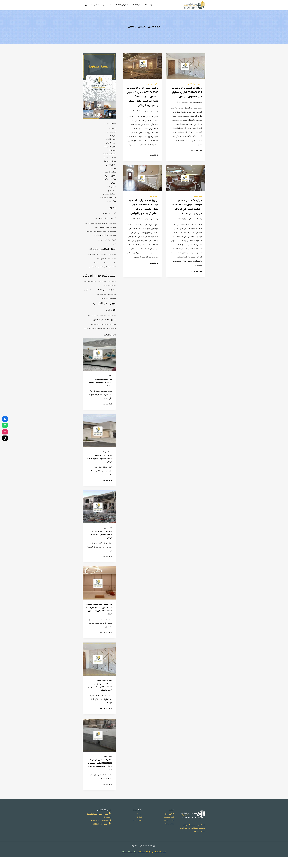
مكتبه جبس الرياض (111, 328)
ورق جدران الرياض (100, 328)
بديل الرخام (111, 143)
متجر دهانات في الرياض (104, 320)
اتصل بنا (95, 5)
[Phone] (5, 419)
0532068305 (95, 821)
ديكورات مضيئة (109, 179)
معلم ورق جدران (95, 324)
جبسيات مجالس (111, 281)
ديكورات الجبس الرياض (110, 285)
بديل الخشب (110, 139)
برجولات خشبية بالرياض (93, 254)
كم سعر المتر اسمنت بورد (99, 315)
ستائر (113, 183)
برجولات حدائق (112, 254)
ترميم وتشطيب (169, 817)
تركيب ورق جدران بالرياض (109, 263)
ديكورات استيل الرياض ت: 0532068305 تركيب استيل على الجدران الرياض (186, 92)
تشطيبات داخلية (97, 263)
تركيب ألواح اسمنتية (102, 259)
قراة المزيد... (106, 404)
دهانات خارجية (110, 158)
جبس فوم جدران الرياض (99, 276)
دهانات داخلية (110, 161)
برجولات (112, 150)
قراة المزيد (196, 151)
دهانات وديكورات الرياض (89, 281)
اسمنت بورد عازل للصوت (109, 231)
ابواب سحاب (110, 129)
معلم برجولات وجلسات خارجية (108, 324)
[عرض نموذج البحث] (85, 5)
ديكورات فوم (191, 84)
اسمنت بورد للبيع (97, 231)
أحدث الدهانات (109, 214)
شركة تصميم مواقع (156, 852)
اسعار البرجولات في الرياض (109, 223)
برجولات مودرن (112, 259)
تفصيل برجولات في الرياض (96, 267)
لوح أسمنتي (89, 315)
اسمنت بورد (111, 132)
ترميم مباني (192, 102)
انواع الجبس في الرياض (110, 240)
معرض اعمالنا (121, 5)
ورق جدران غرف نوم (89, 328)
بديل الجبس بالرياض (102, 249)
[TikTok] (5, 438)
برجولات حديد (103, 254)
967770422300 (129, 852)
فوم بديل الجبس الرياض (104, 307)
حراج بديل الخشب (101, 281)
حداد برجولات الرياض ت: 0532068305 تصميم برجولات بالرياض (100, 383)
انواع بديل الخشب (97, 240)
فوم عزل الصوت (111, 315)
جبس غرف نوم (112, 271)
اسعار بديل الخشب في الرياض (93, 223)
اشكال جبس (89, 231)
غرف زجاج (112, 191)
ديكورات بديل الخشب (105, 290)
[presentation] (186, 66)
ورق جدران (111, 201)
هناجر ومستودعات (108, 198)
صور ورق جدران (111, 294)
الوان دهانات (100, 235)
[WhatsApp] (5, 425)
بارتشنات (112, 136)
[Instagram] (5, 431)
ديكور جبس (154, 84)
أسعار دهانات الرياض (105, 219)
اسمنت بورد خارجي (100, 227)
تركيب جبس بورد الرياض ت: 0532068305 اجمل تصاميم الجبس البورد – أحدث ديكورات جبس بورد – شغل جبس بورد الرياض (142, 97)
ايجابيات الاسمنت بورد (110, 244)
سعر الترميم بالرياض (89, 290)
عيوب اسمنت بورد (101, 294)
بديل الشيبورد (110, 147)
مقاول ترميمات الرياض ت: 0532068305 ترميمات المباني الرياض (100, 535)
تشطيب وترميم (109, 154)
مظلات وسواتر (109, 194)
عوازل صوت (111, 187)
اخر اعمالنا (136, 5)
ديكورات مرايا (110, 176)
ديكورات (199, 84)
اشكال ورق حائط (111, 235)
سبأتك (141, 852)
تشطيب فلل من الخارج (110, 267)
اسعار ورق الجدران (111, 227)
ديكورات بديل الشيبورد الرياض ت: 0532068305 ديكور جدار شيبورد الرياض (99, 611)
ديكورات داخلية (169, 821)
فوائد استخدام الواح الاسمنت (108, 298)
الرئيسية (149, 5)
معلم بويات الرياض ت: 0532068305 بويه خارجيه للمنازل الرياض (99, 459)
